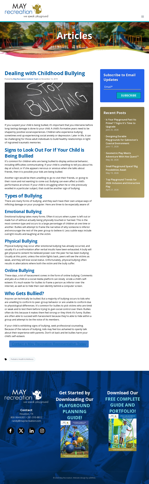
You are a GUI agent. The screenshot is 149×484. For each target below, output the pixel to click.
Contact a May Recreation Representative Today (49, 344)
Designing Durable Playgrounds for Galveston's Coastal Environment (122, 140)
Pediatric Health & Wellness (22, 359)
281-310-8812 (34, 417)
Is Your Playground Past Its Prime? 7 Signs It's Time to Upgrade (121, 123)
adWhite (92, 478)
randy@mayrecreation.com (26, 420)
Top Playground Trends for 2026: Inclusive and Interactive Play (123, 183)
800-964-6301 (18, 417)
